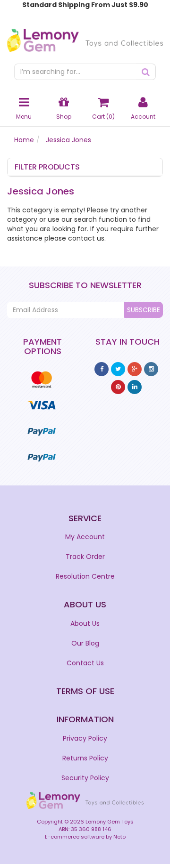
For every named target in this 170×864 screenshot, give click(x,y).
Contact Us (85, 663)
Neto (119, 836)
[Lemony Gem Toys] (85, 37)
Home (24, 140)
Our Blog (85, 643)
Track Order (85, 556)
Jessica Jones (68, 140)
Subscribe (143, 310)
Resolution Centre (85, 576)
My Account (85, 536)
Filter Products (47, 167)
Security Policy (85, 778)
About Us (85, 623)
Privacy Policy (85, 738)
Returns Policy (85, 758)
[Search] (146, 72)
